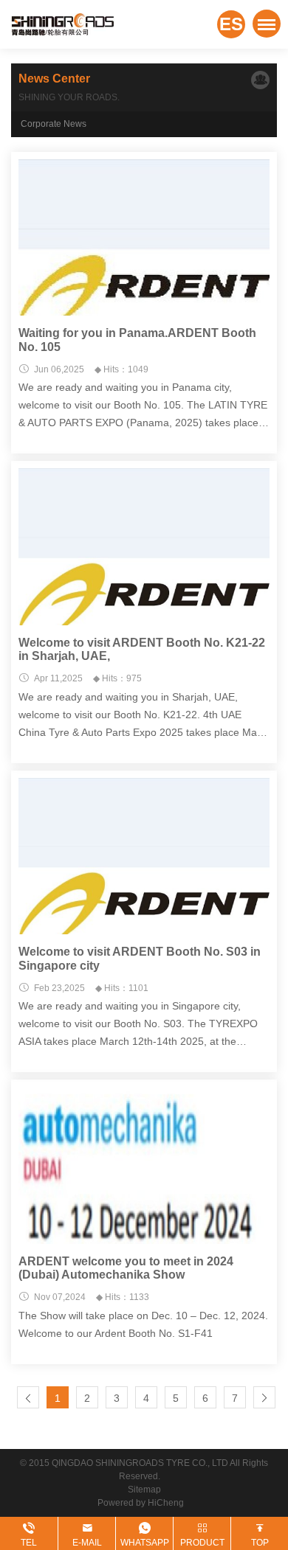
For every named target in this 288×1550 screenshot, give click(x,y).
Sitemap (144, 1489)
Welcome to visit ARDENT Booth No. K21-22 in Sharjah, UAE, (141, 649)
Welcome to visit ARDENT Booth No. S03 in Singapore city (139, 958)
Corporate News (53, 124)
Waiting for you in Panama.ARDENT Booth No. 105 (137, 339)
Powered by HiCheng (144, 1503)
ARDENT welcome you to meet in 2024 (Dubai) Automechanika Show (125, 1268)
